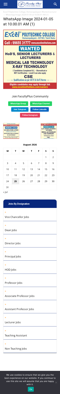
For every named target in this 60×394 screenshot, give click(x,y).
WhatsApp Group (18, 103)
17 (7, 175)
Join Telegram (19, 109)
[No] (56, 382)
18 (15, 175)
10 (7, 169)
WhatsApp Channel (41, 103)
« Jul (5, 192)
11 (15, 169)
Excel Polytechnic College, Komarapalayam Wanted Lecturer (30, 11)
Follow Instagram (30, 115)
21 (38, 175)
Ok (30, 389)
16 (53, 169)
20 (31, 175)
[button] (5, 4)
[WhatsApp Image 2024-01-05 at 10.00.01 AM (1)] (30, 88)
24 (7, 181)
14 (38, 169)
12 (23, 169)
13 (31, 169)
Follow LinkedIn (40, 109)
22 (46, 175)
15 (46, 169)
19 (23, 175)
